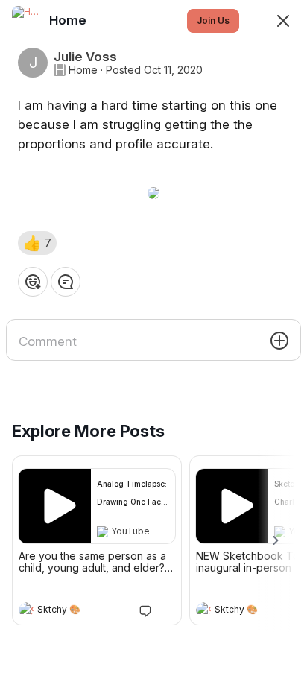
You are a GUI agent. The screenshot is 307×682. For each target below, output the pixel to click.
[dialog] (153, 341)
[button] (37, 243)
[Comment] (65, 282)
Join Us (213, 20)
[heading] (82, 611)
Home (83, 70)
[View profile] (26, 609)
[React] (33, 282)
